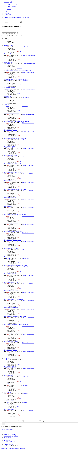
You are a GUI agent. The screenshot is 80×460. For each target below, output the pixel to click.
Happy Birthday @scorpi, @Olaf (12, 282)
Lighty (7, 46)
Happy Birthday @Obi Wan (11, 223)
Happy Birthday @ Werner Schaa (12, 375)
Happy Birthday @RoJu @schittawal (13, 231)
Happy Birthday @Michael (10, 147)
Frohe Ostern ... (7, 383)
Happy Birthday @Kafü (10, 367)
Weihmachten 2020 (8, 62)
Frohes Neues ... (8, 392)
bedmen (8, 63)
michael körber (7, 96)
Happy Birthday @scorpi (10, 409)
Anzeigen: (4, 421)
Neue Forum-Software (9, 53)
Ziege (7, 359)
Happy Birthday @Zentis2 (10, 180)
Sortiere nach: (20, 421)
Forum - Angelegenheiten (28, 55)
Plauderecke (26, 97)
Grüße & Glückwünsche (28, 46)
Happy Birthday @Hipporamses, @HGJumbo (15, 265)
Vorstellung (25, 80)
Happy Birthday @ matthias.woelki (12, 163)
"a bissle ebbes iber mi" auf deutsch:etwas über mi (16, 79)
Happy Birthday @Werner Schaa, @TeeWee (15, 189)
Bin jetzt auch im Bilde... (10, 400)
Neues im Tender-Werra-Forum (11, 113)
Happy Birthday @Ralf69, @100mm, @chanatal (16, 324)
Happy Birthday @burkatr (10, 155)
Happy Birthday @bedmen (10, 130)
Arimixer (8, 258)
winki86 (8, 80)
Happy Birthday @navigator (11, 307)
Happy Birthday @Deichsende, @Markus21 (15, 138)
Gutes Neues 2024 (8, 45)
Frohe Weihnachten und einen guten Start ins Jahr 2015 (17, 70)
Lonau (7, 89)
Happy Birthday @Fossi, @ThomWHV (14, 333)
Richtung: (42, 421)
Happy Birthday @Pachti (10, 197)
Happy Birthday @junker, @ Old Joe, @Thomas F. (16, 121)
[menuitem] (13, 4)
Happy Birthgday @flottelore (11, 248)
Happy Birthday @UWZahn (11, 290)
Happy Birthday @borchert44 (11, 341)
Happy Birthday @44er (9, 206)
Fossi (7, 402)
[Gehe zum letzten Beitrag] (20, 51)
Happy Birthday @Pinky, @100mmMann (14, 299)
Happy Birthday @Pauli (10, 273)
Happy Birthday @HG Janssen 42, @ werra (15, 316)
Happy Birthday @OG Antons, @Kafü (13, 172)
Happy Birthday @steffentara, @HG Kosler (15, 214)
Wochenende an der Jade (10, 87)
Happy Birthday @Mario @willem (12, 240)
